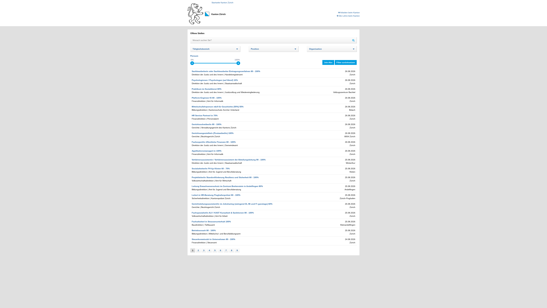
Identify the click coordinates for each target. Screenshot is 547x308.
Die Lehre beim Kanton (349, 16)
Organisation (315, 49)
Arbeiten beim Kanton (350, 12)
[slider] (192, 63)
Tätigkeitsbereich (201, 49)
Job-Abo (328, 62)
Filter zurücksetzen (345, 62)
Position (255, 49)
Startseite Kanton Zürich (222, 2)
